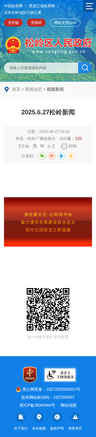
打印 (73, 146)
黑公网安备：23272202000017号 (51, 389)
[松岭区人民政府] (48, 45)
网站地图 (69, 405)
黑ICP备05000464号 (37, 405)
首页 (16, 89)
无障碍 (36, 22)
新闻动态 (33, 89)
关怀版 (13, 22)
